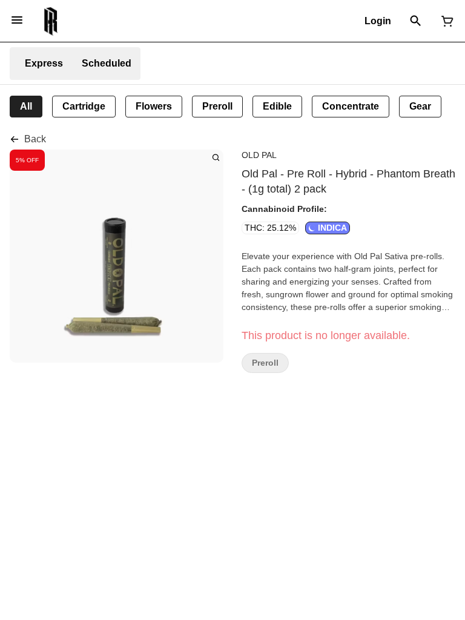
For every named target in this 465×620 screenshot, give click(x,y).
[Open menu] (17, 20)
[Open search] (416, 21)
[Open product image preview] (215, 157)
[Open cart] (445, 21)
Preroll (265, 363)
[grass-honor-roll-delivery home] (51, 21)
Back (35, 139)
